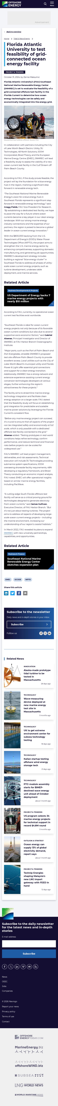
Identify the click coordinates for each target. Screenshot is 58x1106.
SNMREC (8, 533)
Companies (7, 991)
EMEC (7, 580)
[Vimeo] (23, 966)
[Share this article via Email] (25, 593)
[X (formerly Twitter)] (45, 633)
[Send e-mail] (29, 966)
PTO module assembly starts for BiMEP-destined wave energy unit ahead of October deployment (37, 790)
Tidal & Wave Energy (22, 39)
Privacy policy (8, 1011)
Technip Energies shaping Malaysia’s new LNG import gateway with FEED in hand (36, 879)
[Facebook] (41, 633)
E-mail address (9, 937)
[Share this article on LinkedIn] (6, 593)
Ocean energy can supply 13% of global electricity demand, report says (35, 849)
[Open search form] (45, 4)
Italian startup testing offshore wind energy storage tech (36, 762)
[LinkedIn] (49, 633)
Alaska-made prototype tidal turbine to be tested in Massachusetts (37, 675)
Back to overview (13, 32)
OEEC (4, 981)
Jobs (4, 986)
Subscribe (17, 624)
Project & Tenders (15, 72)
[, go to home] (11, 4)
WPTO (28, 580)
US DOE (17, 580)
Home (6, 39)
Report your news (10, 1006)
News (4, 977)
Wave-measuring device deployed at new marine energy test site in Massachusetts (35, 705)
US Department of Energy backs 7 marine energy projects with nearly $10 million (28, 298)
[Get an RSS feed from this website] (35, 966)
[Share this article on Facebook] (19, 593)
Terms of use (8, 1016)
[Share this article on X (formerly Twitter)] (12, 593)
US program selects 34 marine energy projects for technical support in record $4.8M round (37, 821)
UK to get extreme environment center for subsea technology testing (37, 735)
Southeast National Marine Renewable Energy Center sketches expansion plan (24, 561)
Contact (6, 1021)
